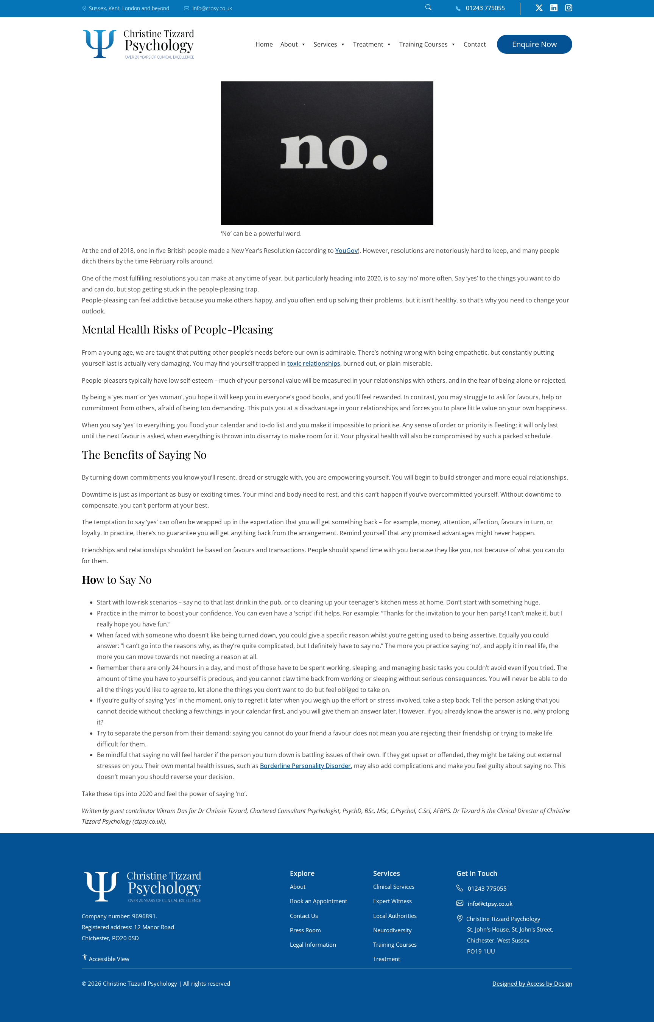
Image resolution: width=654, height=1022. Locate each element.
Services (325, 44)
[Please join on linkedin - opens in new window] (553, 9)
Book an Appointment (318, 900)
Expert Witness (392, 900)
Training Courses (423, 44)
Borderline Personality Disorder (305, 766)
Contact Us (304, 915)
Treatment (368, 44)
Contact (475, 44)
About (289, 44)
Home (264, 44)
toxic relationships (313, 363)
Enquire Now (534, 44)
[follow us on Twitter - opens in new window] (539, 9)
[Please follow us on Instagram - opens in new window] (568, 9)
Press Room (305, 930)
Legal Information (313, 944)
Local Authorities (395, 915)
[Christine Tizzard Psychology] (138, 44)
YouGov (346, 250)
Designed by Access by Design (532, 983)
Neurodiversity (392, 930)
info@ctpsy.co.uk (211, 8)
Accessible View (108, 959)
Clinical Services (393, 886)
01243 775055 (484, 8)
